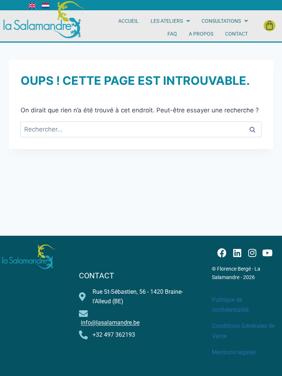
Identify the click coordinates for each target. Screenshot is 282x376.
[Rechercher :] (141, 129)
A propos (201, 34)
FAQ (172, 34)
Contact (236, 34)
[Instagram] (252, 252)
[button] (170, 21)
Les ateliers (167, 21)
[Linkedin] (237, 252)
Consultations (221, 21)
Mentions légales (234, 352)
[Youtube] (267, 252)
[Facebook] (222, 252)
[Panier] (269, 25)
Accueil (128, 21)
